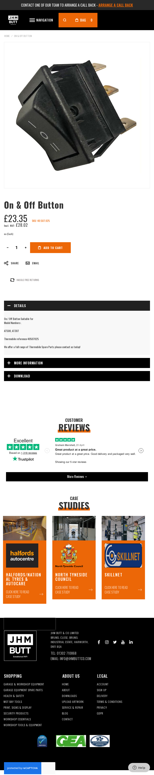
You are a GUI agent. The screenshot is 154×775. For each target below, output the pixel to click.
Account (102, 684)
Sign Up (101, 690)
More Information (28, 363)
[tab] (77, 306)
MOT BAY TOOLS (13, 702)
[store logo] (13, 20)
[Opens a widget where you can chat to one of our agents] (139, 768)
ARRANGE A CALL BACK (115, 5)
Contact (67, 719)
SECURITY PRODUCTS (16, 713)
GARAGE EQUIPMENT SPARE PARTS (23, 690)
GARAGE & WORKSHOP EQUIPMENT (24, 684)
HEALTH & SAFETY (14, 696)
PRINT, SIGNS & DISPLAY (18, 707)
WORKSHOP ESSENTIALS (17, 719)
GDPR (100, 713)
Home (7, 36)
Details (20, 305)
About (66, 690)
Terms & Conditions (109, 702)
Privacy (102, 707)
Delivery (102, 696)
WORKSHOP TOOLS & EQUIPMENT (23, 725)
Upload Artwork (73, 702)
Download (22, 376)
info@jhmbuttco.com (75, 659)
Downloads (69, 696)
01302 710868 (67, 653)
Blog (65, 713)
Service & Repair (72, 707)
